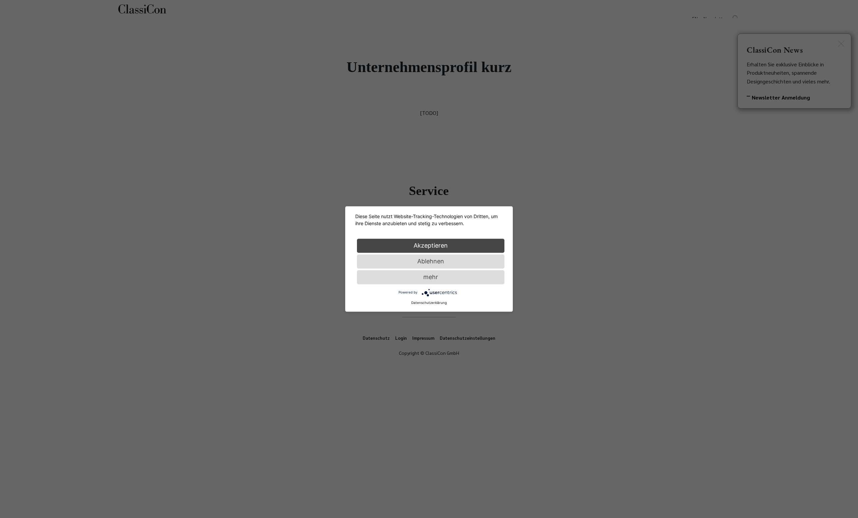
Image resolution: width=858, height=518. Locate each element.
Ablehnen (430, 261)
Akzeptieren (431, 245)
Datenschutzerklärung (429, 303)
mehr (430, 276)
